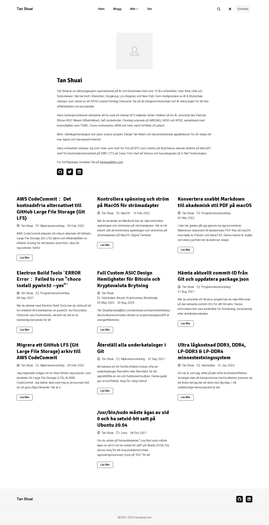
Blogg (117, 9)
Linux (124, 433)
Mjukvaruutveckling (52, 226)
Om (149, 9)
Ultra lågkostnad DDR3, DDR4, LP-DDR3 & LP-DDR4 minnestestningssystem (212, 351)
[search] (221, 9)
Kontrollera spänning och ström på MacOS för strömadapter (133, 202)
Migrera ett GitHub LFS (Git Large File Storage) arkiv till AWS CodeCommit (49, 351)
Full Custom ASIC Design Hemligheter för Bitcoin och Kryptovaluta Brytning (128, 279)
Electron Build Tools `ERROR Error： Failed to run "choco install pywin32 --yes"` (49, 279)
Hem (101, 9)
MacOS (125, 213)
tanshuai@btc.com (111, 162)
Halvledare (208, 365)
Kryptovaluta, (134, 298)
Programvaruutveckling (215, 213)
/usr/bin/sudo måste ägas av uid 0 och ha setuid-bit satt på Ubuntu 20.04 (133, 418)
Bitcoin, (121, 298)
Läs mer (24, 258)
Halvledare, (109, 298)
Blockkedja (150, 298)
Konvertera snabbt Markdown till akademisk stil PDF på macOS (215, 202)
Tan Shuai (25, 9)
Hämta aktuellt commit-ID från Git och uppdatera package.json (213, 276)
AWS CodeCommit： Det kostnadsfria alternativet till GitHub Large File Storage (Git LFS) (51, 208)
